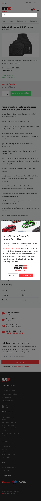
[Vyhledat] (38, 15)
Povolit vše (26, 275)
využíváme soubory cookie (11, 248)
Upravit (13, 275)
